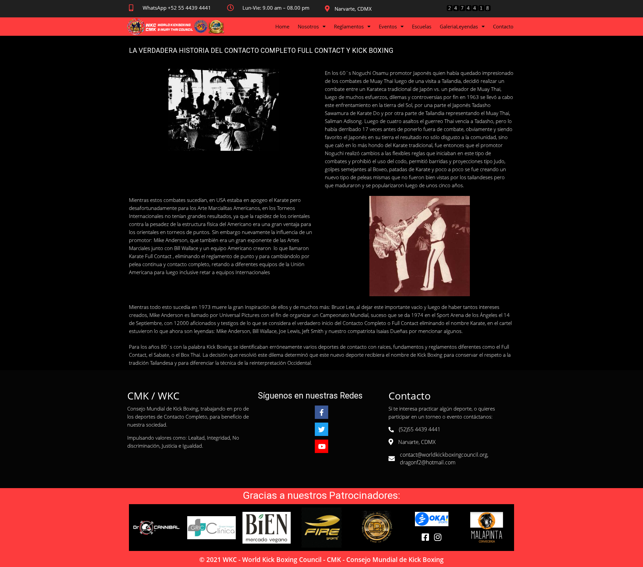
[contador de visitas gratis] (468, 10)
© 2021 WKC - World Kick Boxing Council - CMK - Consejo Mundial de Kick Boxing (321, 559)
